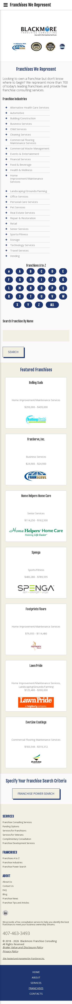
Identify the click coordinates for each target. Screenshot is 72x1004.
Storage (15, 239)
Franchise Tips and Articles (16, 902)
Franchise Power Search (36, 794)
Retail (13, 223)
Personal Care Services (24, 202)
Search (13, 352)
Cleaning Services (20, 134)
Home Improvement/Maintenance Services (26, 178)
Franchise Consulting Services (17, 822)
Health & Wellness (21, 170)
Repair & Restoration (23, 218)
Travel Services (19, 250)
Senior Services (19, 229)
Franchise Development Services (19, 843)
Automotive (17, 113)
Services (36, 982)
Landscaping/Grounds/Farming (28, 191)
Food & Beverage (20, 164)
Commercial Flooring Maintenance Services (23, 141)
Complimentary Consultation (17, 839)
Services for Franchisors (14, 830)
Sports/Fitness (19, 234)
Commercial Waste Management (29, 148)
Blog (5, 894)
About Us (7, 881)
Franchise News (10, 898)
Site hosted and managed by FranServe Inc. (24, 958)
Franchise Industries (12, 862)
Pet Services (17, 207)
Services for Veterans (13, 834)
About (36, 977)
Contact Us (8, 886)
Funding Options (11, 826)
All (52, 305)
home (36, 972)
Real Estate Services (22, 212)
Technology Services (22, 245)
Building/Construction (23, 118)
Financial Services (20, 159)
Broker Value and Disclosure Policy (23, 947)
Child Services (18, 129)
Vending (15, 256)
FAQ (5, 890)
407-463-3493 (16, 933)
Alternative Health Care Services (29, 107)
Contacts (36, 993)
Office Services (19, 196)
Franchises (36, 988)
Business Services (21, 123)
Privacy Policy (10, 951)
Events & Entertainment (24, 154)
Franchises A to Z (11, 858)
